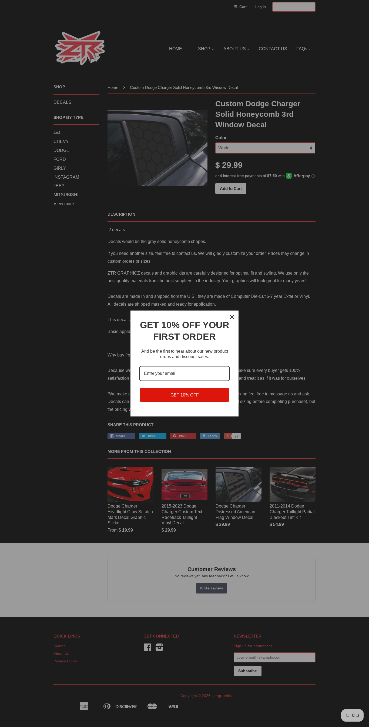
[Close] (232, 317)
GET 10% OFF (184, 395)
